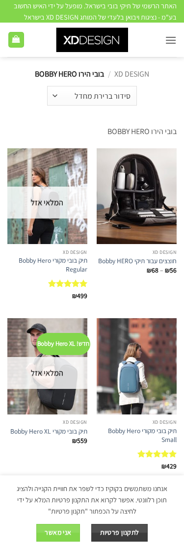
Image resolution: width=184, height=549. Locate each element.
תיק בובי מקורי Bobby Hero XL (48, 431)
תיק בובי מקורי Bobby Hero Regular (53, 265)
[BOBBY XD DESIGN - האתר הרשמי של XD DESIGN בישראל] (92, 40)
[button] (171, 40)
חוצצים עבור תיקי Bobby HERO (137, 261)
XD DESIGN (131, 74)
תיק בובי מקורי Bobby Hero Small (142, 435)
